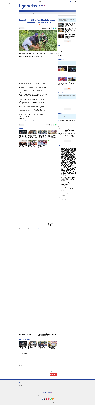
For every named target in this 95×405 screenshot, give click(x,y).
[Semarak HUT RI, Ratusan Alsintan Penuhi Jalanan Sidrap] (32, 142)
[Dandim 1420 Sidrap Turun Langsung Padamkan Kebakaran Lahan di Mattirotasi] (52, 181)
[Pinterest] (47, 399)
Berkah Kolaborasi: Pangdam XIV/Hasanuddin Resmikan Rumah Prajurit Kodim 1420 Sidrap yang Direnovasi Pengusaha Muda (32, 313)
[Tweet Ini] (49, 28)
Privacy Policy (21, 10)
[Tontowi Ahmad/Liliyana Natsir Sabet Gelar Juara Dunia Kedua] (62, 79)
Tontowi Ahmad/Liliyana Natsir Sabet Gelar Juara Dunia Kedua (62, 83)
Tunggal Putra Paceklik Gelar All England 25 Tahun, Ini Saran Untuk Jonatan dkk (62, 73)
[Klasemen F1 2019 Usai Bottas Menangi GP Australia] (72, 69)
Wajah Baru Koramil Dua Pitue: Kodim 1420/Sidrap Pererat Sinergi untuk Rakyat (41, 313)
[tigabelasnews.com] (33, 6)
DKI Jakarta (49, 13)
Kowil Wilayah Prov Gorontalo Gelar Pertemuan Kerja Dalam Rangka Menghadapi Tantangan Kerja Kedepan (70, 36)
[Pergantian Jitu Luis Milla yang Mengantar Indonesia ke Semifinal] (72, 79)
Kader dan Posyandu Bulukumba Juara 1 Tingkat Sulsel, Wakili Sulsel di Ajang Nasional (23, 313)
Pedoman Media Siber (33, 10)
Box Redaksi (40, 10)
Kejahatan (34, 13)
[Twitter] (44, 399)
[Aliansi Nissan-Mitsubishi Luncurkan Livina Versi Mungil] (67, 134)
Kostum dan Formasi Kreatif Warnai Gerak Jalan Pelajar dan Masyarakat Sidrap (42, 146)
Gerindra (53, 13)
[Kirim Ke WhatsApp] (56, 28)
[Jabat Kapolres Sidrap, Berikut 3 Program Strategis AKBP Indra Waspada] (52, 132)
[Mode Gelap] (75, 1)
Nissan (40, 13)
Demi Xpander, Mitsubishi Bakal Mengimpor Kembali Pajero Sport (70, 123)
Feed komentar (21, 387)
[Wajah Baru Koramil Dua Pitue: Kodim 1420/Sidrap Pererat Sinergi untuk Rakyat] (42, 269)
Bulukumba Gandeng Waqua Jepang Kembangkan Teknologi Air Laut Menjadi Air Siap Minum (32, 136)
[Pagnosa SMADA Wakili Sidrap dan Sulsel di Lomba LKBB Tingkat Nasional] (23, 142)
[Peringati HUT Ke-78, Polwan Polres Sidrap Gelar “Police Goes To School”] (42, 132)
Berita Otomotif (21, 13)
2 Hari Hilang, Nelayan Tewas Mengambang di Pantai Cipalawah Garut (67, 104)
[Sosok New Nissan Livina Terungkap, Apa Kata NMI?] (67, 127)
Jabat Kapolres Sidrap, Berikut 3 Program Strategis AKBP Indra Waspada (52, 136)
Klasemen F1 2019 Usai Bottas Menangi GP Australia (72, 73)
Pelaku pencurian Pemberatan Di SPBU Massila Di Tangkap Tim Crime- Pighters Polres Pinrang (68, 193)
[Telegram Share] (53, 28)
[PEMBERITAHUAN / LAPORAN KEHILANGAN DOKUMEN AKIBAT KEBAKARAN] (61, 25)
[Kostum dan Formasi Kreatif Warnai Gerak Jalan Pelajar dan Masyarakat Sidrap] (42, 142)
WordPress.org (21, 388)
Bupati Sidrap (61, 51)
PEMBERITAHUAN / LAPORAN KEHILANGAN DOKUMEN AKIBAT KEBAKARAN (70, 24)
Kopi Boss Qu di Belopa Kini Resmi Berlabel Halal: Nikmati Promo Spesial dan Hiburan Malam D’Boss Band (68, 183)
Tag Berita (60, 55)
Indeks (72, 1)
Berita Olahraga (28, 13)
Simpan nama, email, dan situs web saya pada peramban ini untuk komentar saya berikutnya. (36, 371)
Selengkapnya (67, 41)
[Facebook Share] (47, 28)
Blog (39, 24)
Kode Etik (26, 10)
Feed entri (20, 385)
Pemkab (60, 49)
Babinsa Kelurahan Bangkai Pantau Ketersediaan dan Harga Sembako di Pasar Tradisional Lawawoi (52, 313)
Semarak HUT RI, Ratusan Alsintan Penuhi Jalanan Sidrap (32, 146)
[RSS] (53, 399)
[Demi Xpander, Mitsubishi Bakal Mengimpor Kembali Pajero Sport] (67, 121)
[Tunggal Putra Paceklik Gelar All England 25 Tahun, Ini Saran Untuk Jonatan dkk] (62, 68)
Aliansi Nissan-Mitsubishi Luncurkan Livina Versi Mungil (70, 136)
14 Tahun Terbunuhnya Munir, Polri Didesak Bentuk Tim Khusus (67, 100)
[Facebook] (42, 399)
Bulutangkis (44, 13)
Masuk (20, 384)
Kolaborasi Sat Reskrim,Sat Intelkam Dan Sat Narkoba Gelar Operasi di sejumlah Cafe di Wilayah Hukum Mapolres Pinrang (68, 178)
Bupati (60, 53)
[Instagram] (49, 399)
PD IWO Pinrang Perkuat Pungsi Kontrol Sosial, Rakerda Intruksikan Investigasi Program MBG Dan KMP (70, 30)
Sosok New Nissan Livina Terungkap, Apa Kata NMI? (69, 130)
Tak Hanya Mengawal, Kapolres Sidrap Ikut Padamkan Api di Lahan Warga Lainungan (23, 136)
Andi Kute (36, 24)
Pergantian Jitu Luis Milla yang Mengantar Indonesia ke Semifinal (72, 83)
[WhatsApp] (51, 399)
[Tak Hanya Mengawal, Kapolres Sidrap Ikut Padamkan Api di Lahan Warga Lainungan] (23, 132)
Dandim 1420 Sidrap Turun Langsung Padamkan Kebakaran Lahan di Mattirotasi (52, 224)
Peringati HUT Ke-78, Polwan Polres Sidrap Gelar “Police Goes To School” (42, 136)
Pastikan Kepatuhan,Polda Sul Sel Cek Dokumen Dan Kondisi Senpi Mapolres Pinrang (67, 188)
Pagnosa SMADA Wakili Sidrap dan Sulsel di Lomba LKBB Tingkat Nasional (23, 146)
